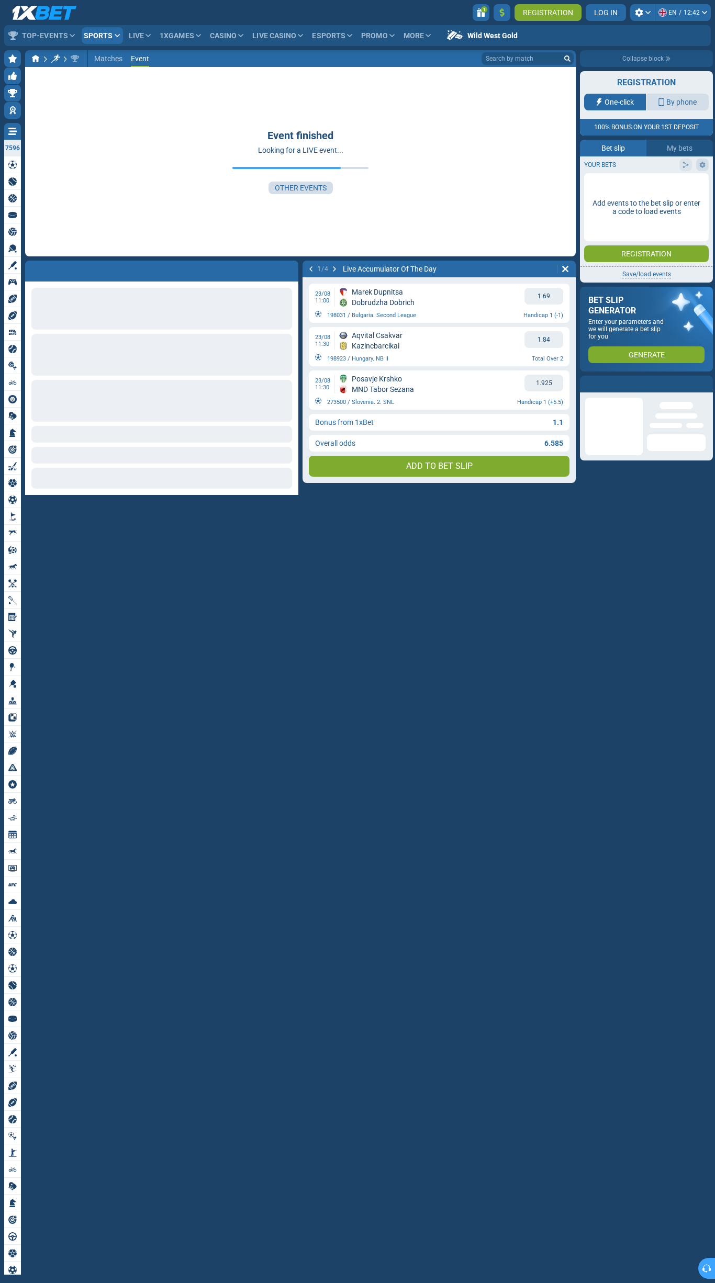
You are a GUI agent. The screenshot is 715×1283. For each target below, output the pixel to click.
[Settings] (642, 12)
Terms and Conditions (671, 209)
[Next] (334, 269)
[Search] (567, 58)
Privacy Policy (612, 216)
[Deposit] (502, 12)
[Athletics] (55, 58)
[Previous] (311, 269)
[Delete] (565, 269)
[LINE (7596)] (35, 58)
